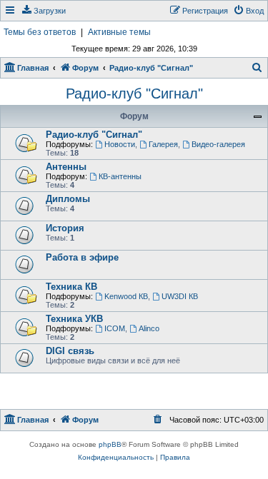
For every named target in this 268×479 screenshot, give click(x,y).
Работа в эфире (82, 257)
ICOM (114, 328)
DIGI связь (70, 351)
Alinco (149, 328)
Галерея (163, 144)
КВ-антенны (120, 176)
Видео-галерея (218, 144)
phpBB (110, 444)
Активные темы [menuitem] (119, 32)
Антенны (66, 166)
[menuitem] (43, 10)
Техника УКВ (74, 318)
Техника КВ (71, 286)
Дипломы (68, 198)
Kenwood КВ (126, 296)
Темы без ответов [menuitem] (40, 32)
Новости (119, 144)
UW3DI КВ (180, 296)
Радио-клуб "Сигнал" (134, 93)
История (65, 228)
